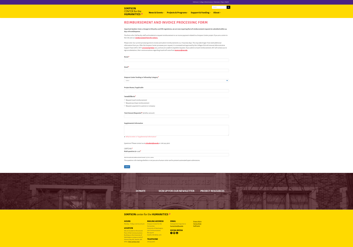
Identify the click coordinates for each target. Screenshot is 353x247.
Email (126, 67)
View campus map (133, 241)
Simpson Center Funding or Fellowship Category (141, 77)
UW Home (195, 2)
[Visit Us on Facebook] (171, 233)
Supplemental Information (133, 123)
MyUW (227, 2)
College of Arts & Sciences (206, 2)
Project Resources (212, 191)
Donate (141, 191)
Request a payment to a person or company (140, 106)
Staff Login (196, 226)
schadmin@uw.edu (152, 143)
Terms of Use (197, 224)
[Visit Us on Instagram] (174, 233)
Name (126, 57)
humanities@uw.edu (176, 226)
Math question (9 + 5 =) (132, 151)
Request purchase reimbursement (137, 103)
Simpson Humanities (132, 11)
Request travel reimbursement (136, 100)
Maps (222, 2)
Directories (217, 2)
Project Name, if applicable (133, 87)
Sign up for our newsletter (176, 191)
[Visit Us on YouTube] (177, 233)
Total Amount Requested (132, 113)
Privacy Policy (197, 221)
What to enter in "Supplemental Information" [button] (141, 137)
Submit (127, 166)
